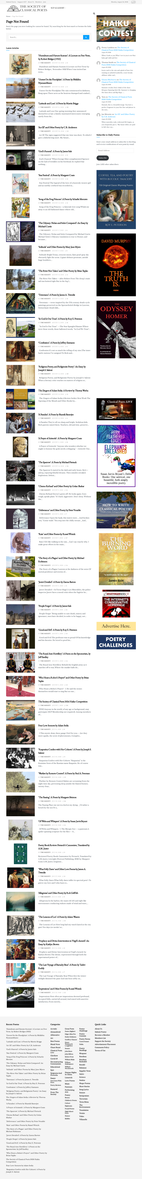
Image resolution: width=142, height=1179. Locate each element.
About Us (31, 2)
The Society (45, 63)
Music (67, 1084)
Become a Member (102, 1035)
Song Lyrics (84, 1090)
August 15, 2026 (58, 298)
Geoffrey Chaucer (71, 1039)
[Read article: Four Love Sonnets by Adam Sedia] (20, 734)
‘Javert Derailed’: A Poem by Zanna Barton (57, 582)
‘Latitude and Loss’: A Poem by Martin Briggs (58, 103)
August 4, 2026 (57, 633)
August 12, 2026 (58, 418)
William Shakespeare (69, 1063)
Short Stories (84, 1086)
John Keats (68, 1051)
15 (67, 179)
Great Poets (69, 1029)
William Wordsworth (69, 1067)
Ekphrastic (68, 1106)
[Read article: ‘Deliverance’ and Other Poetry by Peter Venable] (20, 518)
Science (82, 1077)
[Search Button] (94, 13)
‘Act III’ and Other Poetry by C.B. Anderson (57, 127)
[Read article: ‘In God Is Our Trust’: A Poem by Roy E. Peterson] (20, 327)
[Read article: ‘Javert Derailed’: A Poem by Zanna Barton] (20, 590)
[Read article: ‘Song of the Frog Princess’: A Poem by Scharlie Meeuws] (20, 207)
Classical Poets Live (56, 1052)
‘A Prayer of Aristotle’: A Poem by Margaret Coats (60, 438)
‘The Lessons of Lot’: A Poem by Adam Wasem (59, 916)
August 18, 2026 (58, 203)
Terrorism (83, 1099)
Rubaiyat (82, 1068)
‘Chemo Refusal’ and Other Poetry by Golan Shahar (61, 486)
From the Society (54, 1093)
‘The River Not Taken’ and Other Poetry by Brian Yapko (63, 270)
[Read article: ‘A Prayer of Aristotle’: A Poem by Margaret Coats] (20, 447)
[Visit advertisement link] (116, 409)
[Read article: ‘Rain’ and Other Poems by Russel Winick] (20, 542)
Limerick (68, 1078)
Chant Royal (55, 1047)
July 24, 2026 (56, 972)
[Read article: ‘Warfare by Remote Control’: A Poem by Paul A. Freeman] (20, 782)
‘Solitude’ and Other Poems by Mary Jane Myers (59, 246)
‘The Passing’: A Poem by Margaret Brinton (57, 797)
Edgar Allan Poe (70, 1034)
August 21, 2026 (58, 107)
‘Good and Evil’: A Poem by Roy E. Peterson (57, 629)
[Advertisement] (116, 378)
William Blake (70, 1059)
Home (8, 16)
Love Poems (70, 1081)
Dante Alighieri (70, 1031)
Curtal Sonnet (84, 1041)
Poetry (67, 1095)
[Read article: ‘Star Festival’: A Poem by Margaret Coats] (20, 184)
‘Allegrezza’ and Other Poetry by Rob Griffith (58, 893)
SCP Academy (57, 8)
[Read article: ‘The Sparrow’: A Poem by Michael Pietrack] (20, 471)
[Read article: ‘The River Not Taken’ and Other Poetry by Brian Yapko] (20, 279)
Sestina (82, 1080)
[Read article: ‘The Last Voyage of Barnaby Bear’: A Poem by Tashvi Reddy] (20, 973)
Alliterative (54, 1035)
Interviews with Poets (55, 1081)
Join (44, 2)
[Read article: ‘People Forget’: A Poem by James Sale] (20, 614)
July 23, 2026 (56, 992)
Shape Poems (84, 1083)
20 (67, 107)
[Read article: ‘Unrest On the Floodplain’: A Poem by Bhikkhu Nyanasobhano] (20, 88)
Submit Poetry (11, 2)
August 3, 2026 (57, 661)
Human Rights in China (70, 1073)
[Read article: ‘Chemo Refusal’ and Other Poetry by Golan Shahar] (20, 495)
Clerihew (54, 1056)
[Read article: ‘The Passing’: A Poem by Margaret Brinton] (20, 806)
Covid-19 (54, 1059)
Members (38, 2)
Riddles (67, 1118)
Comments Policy (102, 1047)
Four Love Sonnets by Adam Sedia (53, 725)
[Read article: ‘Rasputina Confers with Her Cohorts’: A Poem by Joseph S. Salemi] (20, 758)
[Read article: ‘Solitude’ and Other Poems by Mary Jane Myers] (20, 255)
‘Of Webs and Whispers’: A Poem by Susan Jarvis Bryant (62, 821)
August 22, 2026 (58, 87)
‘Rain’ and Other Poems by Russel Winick (56, 534)
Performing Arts (69, 1091)
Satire (81, 1074)
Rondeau (82, 1057)
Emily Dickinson (70, 1037)
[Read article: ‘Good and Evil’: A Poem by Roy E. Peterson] (20, 638)
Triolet (82, 1113)
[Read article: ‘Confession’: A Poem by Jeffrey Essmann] (20, 351)
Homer (67, 1048)
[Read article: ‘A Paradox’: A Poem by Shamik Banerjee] (20, 423)
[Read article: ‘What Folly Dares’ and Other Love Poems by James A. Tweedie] (20, 877)
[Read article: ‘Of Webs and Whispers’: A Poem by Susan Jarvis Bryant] (20, 830)
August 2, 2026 (57, 685)
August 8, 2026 (57, 514)
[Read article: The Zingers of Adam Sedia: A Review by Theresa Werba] (20, 399)
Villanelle (83, 1119)
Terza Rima (84, 1102)
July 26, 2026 (56, 921)
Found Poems (69, 1109)
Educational (55, 1067)
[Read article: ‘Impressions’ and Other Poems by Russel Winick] (20, 997)
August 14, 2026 (58, 346)
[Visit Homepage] (27, 8)
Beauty (67, 1097)
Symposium (84, 1096)
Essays (52, 1078)
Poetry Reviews (55, 1085)
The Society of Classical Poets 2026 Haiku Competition (63, 701)
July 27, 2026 (56, 876)
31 (67, 442)
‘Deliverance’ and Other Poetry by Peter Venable (59, 510)
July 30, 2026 (56, 757)
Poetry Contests (82, 1035)
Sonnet (82, 1093)
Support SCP (22, 2)
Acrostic (53, 1029)
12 (67, 685)
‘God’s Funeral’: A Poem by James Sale (55, 151)
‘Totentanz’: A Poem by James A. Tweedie (56, 294)
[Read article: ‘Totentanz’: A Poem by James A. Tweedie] (20, 303)
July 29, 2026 (56, 801)
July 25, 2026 (56, 948)
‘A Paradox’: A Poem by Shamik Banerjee (56, 414)
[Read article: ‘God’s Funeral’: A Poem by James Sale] (20, 160)
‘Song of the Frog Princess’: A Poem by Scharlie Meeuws (62, 199)
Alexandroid (55, 1032)
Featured (53, 1089)
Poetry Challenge (83, 1030)
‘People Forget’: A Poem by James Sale (54, 605)
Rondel (82, 1065)
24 (67, 466)
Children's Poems (71, 1100)
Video (81, 1116)
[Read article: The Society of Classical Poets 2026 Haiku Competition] (20, 710)
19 (65, 777)
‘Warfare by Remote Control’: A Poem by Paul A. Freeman (64, 773)
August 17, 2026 (58, 230)
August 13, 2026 (58, 374)
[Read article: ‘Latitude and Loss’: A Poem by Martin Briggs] (20, 112)
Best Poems (55, 1041)
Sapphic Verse (85, 1071)
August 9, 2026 (57, 490)
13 (67, 298)
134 (67, 705)
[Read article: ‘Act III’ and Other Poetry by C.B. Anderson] (20, 136)
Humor (67, 1116)
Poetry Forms (84, 1039)
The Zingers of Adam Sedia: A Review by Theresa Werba (63, 390)
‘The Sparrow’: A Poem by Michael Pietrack (57, 462)
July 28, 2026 (56, 825)
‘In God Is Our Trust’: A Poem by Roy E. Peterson (60, 318)
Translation (84, 1110)
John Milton (69, 1054)
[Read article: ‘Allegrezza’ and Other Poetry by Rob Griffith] (20, 901)
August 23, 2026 (58, 63)
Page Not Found (17, 16)
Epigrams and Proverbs (56, 1074)
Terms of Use (100, 1051)
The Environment (84, 1106)
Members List (100, 1038)
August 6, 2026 (57, 565)
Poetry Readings (83, 1049)
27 (66, 538)
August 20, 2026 (58, 131)
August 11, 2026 (58, 442)
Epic (52, 1070)
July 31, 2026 (56, 729)
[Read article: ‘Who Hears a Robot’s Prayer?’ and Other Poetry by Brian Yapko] (20, 686)
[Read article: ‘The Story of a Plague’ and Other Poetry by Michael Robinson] (20, 566)
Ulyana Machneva (109, 80)
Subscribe (103, 158)
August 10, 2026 (58, 466)
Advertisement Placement (105, 1044)
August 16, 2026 (58, 275)
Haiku (81, 1044)
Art (51, 1038)
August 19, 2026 (58, 155)
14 (66, 490)
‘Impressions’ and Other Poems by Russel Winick (59, 988)
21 (66, 610)
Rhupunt (82, 1053)
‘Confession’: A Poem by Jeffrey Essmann (56, 342)
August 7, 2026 (57, 538)
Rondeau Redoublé (83, 1061)
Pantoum (68, 1087)
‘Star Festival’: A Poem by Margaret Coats (56, 175)
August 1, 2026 (57, 705)
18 (67, 131)
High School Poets (69, 1112)
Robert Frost (69, 1057)
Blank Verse (55, 1044)
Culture (67, 1103)
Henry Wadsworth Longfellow (69, 1044)
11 (67, 155)
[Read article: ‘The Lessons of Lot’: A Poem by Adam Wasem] (20, 925)
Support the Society (103, 1041)
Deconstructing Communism (56, 1063)
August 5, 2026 (57, 610)
